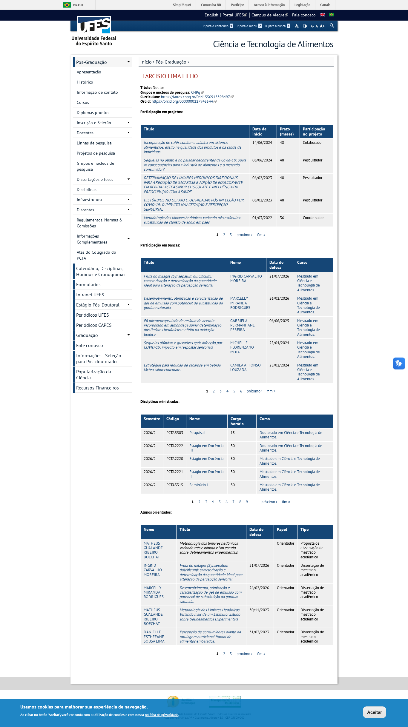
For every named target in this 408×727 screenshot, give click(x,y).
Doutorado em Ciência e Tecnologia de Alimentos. (291, 435)
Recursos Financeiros (97, 388)
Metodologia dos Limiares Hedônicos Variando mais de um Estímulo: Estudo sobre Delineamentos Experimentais (210, 614)
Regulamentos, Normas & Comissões (99, 223)
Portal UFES (235, 15)
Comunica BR (211, 4)
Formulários (88, 284)
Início (146, 62)
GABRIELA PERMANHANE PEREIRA (242, 325)
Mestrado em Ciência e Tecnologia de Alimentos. (308, 283)
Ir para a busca (277, 26)
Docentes (85, 132)
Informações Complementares (92, 239)
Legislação (302, 4)
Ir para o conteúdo (217, 26)
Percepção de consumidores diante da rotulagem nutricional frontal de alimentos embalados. (210, 636)
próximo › (244, 234)
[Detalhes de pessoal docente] (322, 15)
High (305, 26)
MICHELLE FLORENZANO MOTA (242, 347)
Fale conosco (304, 15)
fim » (261, 234)
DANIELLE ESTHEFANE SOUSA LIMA (154, 636)
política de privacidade (161, 714)
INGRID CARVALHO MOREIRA (246, 278)
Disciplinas (86, 189)
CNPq (197, 92)
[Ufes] (94, 29)
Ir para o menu (249, 26)
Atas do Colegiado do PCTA (96, 255)
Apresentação (89, 72)
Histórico (85, 82)
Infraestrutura (89, 199)
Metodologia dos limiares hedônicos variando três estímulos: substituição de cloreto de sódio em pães (192, 220)
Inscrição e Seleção (94, 122)
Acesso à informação (269, 4)
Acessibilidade (297, 26)
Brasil (78, 5)
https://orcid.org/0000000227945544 (184, 101)
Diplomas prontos (93, 112)
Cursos (83, 102)
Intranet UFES (90, 295)
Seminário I (198, 484)
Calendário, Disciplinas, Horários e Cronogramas (100, 271)
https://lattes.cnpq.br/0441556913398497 (197, 96)
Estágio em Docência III (206, 448)
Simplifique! (182, 4)
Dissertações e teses (95, 179)
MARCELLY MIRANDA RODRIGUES (240, 303)
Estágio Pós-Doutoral (97, 305)
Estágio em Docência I (206, 461)
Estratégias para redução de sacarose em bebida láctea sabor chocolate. (182, 367)
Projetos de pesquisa (96, 153)
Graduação (87, 335)
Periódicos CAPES (94, 325)
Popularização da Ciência (93, 375)
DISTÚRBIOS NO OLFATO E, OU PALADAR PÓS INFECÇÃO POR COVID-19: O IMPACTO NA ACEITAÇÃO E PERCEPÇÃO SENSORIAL (194, 205)
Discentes (85, 209)
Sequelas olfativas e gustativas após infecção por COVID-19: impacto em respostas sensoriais (183, 345)
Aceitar (374, 712)
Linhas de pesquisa (94, 143)
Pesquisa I (197, 432)
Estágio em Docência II (206, 474)
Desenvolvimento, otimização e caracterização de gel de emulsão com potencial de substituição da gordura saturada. (183, 303)
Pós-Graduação (171, 62)
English (211, 15)
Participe (237, 4)
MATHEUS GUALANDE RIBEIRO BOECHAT (153, 550)
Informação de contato (97, 92)
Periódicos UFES (92, 315)
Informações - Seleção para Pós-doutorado (98, 358)
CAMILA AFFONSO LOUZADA (245, 367)
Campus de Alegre (269, 15)
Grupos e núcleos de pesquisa (95, 166)
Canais (325, 4)
